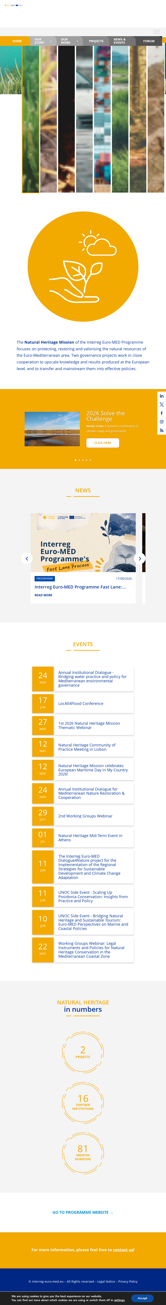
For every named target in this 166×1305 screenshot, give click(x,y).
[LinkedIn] (161, 396)
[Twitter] (161, 404)
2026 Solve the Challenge (105, 416)
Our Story (39, 40)
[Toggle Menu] (156, 32)
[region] (83, 118)
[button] (27, 558)
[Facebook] (161, 413)
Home (17, 41)
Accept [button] (142, 1298)
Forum (149, 41)
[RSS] (161, 430)
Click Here (102, 443)
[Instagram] (161, 421)
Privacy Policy (127, 1281)
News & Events (120, 40)
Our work (65, 40)
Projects (96, 41)
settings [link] (119, 1300)
